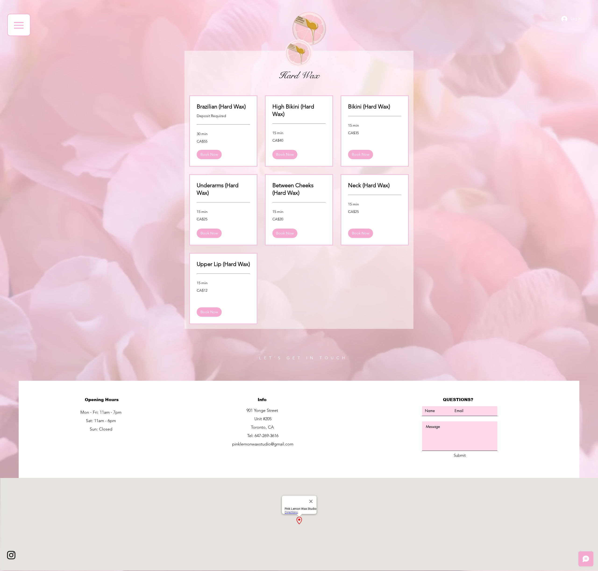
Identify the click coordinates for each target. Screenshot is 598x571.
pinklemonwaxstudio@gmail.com (262, 444)
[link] (223, 106)
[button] (18, 25)
